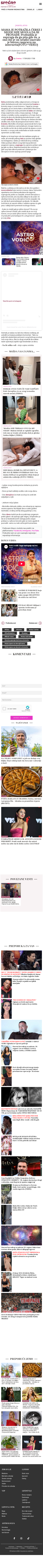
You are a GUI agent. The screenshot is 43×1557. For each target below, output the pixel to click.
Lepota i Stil (8, 1507)
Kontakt (22, 1548)
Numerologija (6, 1530)
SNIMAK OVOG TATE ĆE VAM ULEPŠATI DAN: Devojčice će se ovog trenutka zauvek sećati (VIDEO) (20, 391)
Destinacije (25, 1497)
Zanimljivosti (6, 756)
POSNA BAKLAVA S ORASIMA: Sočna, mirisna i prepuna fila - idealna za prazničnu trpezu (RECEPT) (21, 801)
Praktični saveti (27, 1425)
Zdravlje (30, 9)
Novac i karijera (27, 1495)
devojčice (10, 495)
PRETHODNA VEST (8, 587)
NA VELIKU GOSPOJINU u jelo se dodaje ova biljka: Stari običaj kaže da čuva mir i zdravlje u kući (21, 760)
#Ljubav (25, 633)
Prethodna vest (11, 623)
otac (9, 218)
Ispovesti (25, 1476)
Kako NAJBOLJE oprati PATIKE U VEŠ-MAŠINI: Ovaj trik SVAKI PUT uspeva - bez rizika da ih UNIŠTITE (31, 1430)
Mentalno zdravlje (7, 1476)
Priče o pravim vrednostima (12, 9)
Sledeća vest (33, 623)
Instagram (26, 531)
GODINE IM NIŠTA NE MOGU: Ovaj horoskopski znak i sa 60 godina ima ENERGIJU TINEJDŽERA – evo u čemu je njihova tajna (32, 1405)
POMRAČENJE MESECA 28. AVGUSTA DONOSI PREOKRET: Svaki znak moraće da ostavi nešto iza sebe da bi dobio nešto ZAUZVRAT (21, 841)
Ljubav (39, 9)
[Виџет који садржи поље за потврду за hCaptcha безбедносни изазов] (16, 708)
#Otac (7, 629)
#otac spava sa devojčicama (15, 643)
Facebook (18, 531)
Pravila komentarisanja (11, 1548)
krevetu (4, 124)
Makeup (4, 1513)
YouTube (35, 531)
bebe (31, 111)
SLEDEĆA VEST (36, 587)
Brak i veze (25, 1473)
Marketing (19, 1546)
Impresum (11, 1546)
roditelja (10, 119)
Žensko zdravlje (7, 1478)
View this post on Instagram (12, 301)
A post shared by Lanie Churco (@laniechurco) (21, 327)
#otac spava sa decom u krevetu (16, 647)
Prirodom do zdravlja (8, 1449)
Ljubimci (24, 1500)
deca (8, 514)
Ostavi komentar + (22, 717)
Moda (3, 1516)
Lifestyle (27, 1491)
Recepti (26, 1507)
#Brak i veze (9, 636)
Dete (3, 102)
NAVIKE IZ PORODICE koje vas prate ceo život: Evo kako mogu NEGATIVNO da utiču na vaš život (30, 593)
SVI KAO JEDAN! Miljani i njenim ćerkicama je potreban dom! (29, 607)
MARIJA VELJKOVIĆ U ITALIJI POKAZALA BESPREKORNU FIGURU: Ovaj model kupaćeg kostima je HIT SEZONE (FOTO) (10, 1430)
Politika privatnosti (32, 1548)
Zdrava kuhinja (26, 1513)
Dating (24, 1478)
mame (35, 104)
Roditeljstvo (21, 26)
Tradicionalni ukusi (28, 1516)
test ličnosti (5, 1532)
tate (22, 138)
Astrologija (8, 1523)
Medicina (5, 1473)
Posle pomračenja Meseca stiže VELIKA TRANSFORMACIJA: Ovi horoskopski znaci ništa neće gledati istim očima (10, 1405)
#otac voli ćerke (26, 636)
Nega (3, 1511)
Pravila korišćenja (29, 1546)
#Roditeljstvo (9, 633)
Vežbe (4, 1483)
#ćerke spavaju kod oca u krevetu (17, 640)
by (17, 58)
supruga (19, 145)
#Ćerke (19, 629)
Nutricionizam (6, 1481)
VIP (2, 1425)
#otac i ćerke (33, 629)
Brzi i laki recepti (27, 1511)
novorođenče (6, 190)
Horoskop (5, 836)
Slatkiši (4, 796)
